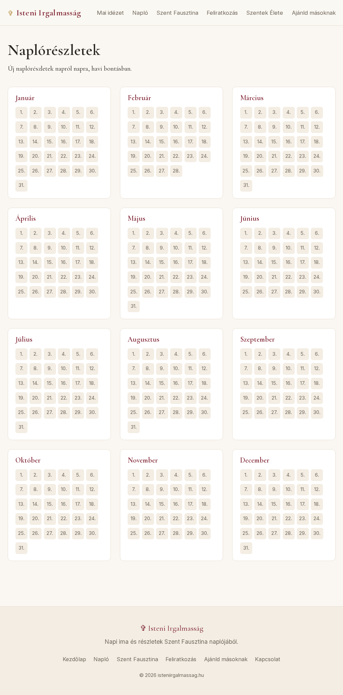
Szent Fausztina (177, 12)
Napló (140, 12)
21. (50, 156)
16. (64, 142)
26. (35, 171)
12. (92, 127)
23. (78, 156)
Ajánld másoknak (314, 12)
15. (50, 142)
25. (21, 171)
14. (35, 142)
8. (35, 127)
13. (21, 142)
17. (78, 142)
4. (64, 112)
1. (21, 112)
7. (21, 127)
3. (50, 112)
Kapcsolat (267, 659)
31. (21, 185)
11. (78, 127)
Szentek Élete (264, 12)
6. (92, 112)
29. (78, 171)
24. (92, 156)
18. (92, 142)
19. (21, 156)
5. (78, 112)
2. (35, 112)
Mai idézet (110, 12)
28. (63, 171)
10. (64, 127)
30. (92, 171)
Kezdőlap (74, 659)
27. (50, 171)
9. (50, 127)
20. (35, 156)
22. (64, 156)
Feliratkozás (222, 12)
